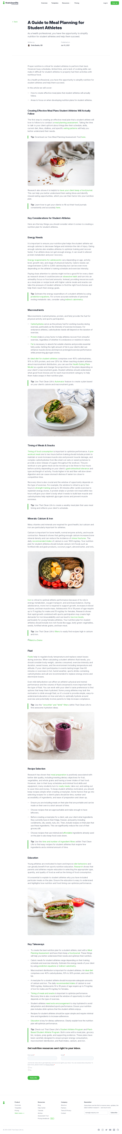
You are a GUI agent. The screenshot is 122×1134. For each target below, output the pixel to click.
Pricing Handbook (45, 1118)
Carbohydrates (37, 324)
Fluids (30, 657)
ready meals (64, 786)
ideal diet (89, 970)
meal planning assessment (66, 122)
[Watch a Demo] (61, 640)
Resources (67, 3)
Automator (59, 381)
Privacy (69, 1110)
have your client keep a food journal (76, 190)
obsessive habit (70, 276)
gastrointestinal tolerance (77, 468)
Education (35, 1021)
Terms (63, 1110)
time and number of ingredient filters (58, 841)
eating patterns (70, 128)
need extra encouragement (58, 1003)
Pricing (77, 3)
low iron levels (77, 617)
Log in (106, 3)
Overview (44, 3)
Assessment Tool (43, 1116)
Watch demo (19, 1113)
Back (15, 22)
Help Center (41, 1108)
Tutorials (40, 1110)
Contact (63, 1113)
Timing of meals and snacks (43, 993)
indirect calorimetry (74, 299)
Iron (29, 600)
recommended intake (42, 541)
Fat (32, 344)
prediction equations (40, 297)
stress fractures (79, 538)
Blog (39, 1105)
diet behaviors (80, 864)
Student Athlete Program (71, 1029)
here (83, 137)
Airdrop (40, 1113)
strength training (42, 488)
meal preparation (58, 775)
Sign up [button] (114, 3)
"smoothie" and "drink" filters (55, 705)
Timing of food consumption (40, 451)
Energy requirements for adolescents (44, 260)
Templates (54, 3)
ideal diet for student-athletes (43, 358)
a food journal (74, 953)
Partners (63, 1108)
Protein (34, 337)
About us (64, 1105)
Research (78, 867)
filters (57, 631)
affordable (67, 833)
